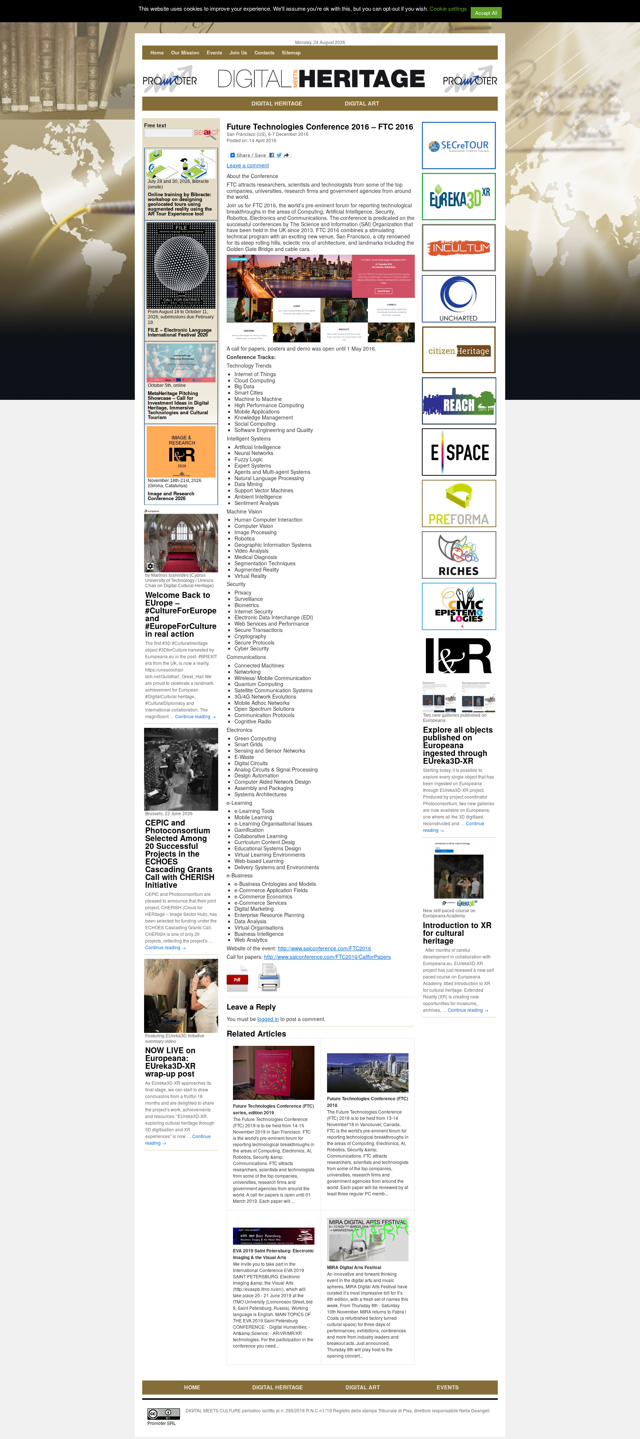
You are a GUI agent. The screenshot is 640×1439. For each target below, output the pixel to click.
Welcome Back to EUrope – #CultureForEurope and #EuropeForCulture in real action (181, 614)
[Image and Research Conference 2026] (181, 474)
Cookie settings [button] (448, 8)
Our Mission (185, 52)
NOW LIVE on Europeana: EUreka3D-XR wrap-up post (170, 1061)
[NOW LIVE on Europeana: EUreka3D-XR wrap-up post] (181, 1030)
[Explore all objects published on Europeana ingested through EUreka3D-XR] (459, 709)
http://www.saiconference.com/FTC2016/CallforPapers (327, 956)
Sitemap (291, 52)
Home (157, 52)
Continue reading (195, 716)
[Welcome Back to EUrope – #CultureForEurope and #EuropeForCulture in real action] (181, 569)
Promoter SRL (161, 1423)
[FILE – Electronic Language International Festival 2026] (181, 305)
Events (214, 52)
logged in (268, 1019)
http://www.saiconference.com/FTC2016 (324, 948)
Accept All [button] (486, 12)
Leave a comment (248, 165)
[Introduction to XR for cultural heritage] (459, 904)
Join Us (238, 52)
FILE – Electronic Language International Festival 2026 (179, 332)
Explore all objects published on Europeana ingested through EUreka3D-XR (458, 745)
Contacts (264, 52)
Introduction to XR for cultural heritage (457, 932)
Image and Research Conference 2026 (171, 496)
